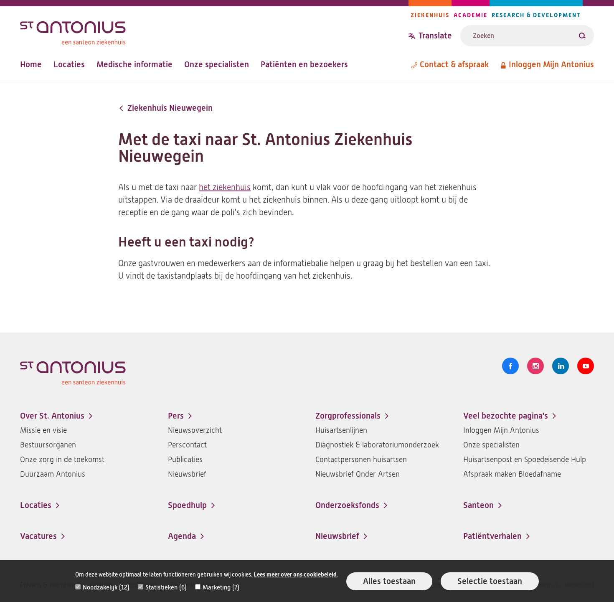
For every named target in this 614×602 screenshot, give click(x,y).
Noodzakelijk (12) (106, 587)
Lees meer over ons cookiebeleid (295, 574)
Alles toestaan (389, 581)
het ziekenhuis (225, 187)
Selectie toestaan (489, 581)
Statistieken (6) (166, 587)
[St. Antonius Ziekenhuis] (214, 30)
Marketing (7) (221, 587)
